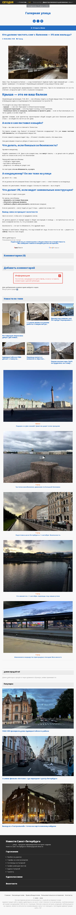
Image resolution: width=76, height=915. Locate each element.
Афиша (37, 424)
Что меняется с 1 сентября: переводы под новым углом (38, 596)
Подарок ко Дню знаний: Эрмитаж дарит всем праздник (38, 426)
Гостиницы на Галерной (16, 863)
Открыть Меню (39, 28)
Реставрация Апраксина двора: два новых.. (12, 336)
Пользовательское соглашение (52, 895)
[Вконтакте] (34, 21)
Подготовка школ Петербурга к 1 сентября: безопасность (38, 535)
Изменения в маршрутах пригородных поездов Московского (38, 657)
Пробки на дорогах (14, 857)
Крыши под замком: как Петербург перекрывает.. (62, 319)
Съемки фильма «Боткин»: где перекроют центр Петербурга (29, 778)
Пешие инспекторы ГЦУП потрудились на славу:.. (61, 362)
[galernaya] (41, 21)
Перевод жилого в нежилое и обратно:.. (36, 358)
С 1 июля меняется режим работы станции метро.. (38, 323)
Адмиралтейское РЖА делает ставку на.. (11, 358)
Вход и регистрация (9, 289)
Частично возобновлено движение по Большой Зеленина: (38, 487)
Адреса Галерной (13, 869)
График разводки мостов (16, 866)
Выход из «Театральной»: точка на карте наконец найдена (29, 826)
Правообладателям (33, 895)
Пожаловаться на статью (11, 240)
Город (20, 39)
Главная (7, 895)
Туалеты (10, 872)
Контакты (68, 895)
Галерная (9, 844)
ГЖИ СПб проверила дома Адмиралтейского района (25, 731)
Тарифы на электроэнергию (17, 860)
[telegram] (38, 21)
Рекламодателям (18, 895)
